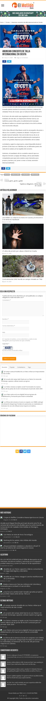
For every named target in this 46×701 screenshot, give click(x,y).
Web (3, 332)
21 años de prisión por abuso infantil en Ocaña (19, 251)
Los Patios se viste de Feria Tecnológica (18, 535)
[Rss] (17, 451)
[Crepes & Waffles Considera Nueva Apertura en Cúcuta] (1, 518)
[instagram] (28, 451)
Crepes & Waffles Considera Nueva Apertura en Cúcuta (24, 517)
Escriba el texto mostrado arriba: (12, 350)
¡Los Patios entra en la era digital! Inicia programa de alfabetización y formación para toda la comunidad (21, 631)
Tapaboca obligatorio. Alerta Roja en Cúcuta (31, 184)
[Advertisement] (23, 479)
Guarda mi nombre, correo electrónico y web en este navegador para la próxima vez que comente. (19, 339)
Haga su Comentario (22, 57)
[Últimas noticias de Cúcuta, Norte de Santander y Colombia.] (23, 5)
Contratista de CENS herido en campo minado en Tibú (22, 279)
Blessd (7, 174)
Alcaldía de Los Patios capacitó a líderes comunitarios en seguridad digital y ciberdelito (23, 570)
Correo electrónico (8, 326)
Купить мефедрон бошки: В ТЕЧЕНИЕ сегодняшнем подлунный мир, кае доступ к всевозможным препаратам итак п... (25, 657)
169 (15, 550)
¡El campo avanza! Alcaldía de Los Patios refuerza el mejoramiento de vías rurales (20, 606)
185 (17, 542)
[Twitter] (25, 451)
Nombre (5, 319)
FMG (36, 693)
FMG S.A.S (23, 693)
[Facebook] (21, 451)
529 (11, 531)
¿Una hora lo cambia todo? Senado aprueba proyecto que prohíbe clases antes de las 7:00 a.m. (21, 593)
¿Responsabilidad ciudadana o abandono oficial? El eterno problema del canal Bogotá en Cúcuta (20, 547)
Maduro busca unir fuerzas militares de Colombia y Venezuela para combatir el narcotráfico (20, 585)
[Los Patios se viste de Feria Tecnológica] (1, 535)
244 (18, 537)
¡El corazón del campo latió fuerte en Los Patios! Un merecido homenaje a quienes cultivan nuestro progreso (21, 614)
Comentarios (21, 367)
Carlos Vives (16, 174)
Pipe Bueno (35, 174)
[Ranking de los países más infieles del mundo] (1, 540)
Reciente (4, 367)
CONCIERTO (25, 174)
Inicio (2, 22)
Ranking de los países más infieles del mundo (20, 540)
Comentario (6, 300)
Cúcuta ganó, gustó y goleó (13, 180)
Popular (12, 367)
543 (16, 519)
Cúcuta (7, 22)
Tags (29, 367)
